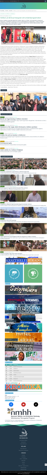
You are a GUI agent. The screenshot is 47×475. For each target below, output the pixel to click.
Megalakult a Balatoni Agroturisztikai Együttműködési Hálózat (16, 204)
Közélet (10, 10)
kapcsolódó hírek (6, 114)
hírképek (3, 90)
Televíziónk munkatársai (23, 450)
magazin (8, 283)
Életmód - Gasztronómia (23, 465)
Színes (2, 133)
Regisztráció (7, 1)
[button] (2, 102)
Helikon (2, 13)
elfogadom (26, 473)
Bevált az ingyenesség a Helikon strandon (14, 119)
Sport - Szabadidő (23, 458)
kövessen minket (10, 400)
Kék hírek (23, 460)
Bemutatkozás (23, 448)
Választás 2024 (23, 467)
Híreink (6, 10)
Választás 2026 (23, 469)
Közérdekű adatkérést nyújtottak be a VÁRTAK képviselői (14, 171)
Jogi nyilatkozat (23, 443)
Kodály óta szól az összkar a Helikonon (12, 135)
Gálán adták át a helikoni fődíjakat (11, 150)
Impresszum (23, 442)
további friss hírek (6, 156)
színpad (12, 13)
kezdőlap (2, 10)
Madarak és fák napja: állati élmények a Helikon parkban (18, 127)
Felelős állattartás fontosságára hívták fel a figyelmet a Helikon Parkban (18, 236)
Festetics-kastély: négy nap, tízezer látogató (11, 253)
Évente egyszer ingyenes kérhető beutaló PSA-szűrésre (14, 188)
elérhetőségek (9, 393)
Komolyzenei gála (6, 143)
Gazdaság (23, 456)
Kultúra (2, 141)
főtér (7, 13)
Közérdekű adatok (23, 440)
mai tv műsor (9, 362)
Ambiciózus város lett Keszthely (8, 220)
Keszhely (10, 15)
